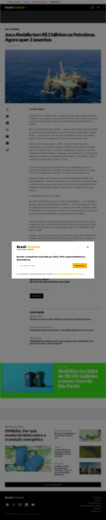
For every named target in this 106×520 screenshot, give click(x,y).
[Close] (87, 247)
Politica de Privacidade (61, 274)
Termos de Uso (78, 274)
